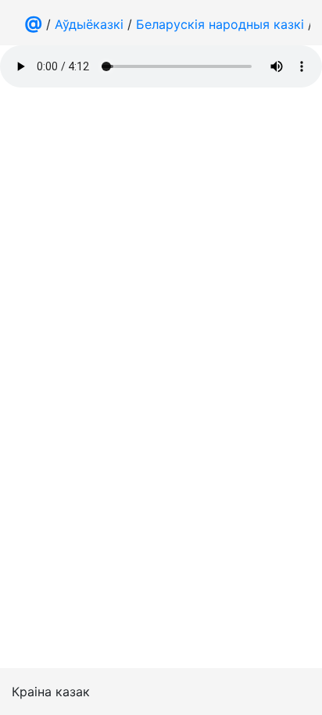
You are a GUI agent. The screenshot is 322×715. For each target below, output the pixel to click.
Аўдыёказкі (89, 24)
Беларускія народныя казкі (220, 24)
